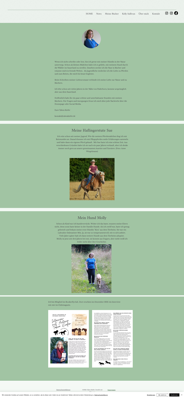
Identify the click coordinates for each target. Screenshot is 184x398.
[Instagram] (167, 13)
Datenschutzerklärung (63, 390)
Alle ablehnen (162, 395)
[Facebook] (176, 13)
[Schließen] (182, 394)
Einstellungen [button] (151, 395)
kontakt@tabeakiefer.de (65, 116)
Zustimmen (174, 395)
